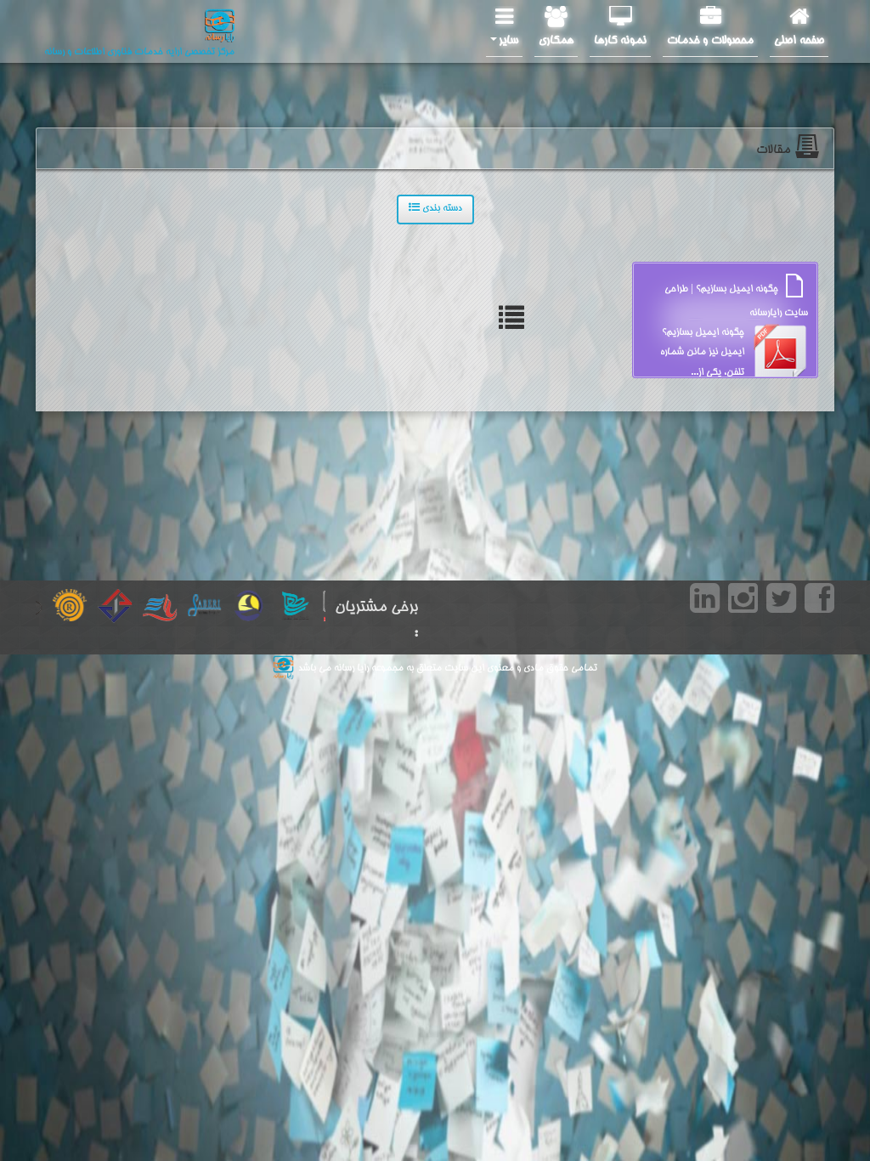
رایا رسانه (350, 668)
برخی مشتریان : (376, 620)
